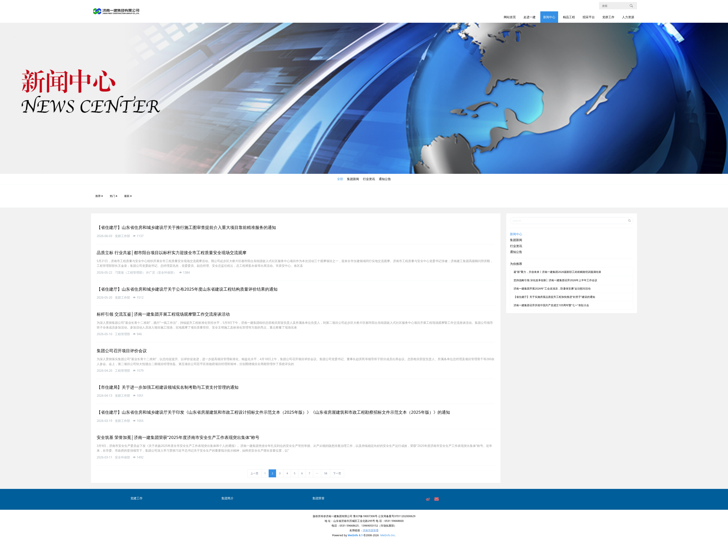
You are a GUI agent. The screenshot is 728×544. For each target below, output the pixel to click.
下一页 (337, 473)
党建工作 (136, 498)
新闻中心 (549, 17)
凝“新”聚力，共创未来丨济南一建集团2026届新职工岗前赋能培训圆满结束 (557, 272)
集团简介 (227, 498)
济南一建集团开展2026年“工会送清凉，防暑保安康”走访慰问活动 (552, 288)
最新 (126, 196)
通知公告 (385, 179)
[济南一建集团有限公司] (116, 13)
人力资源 (628, 17)
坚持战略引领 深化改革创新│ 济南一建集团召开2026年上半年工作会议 (555, 280)
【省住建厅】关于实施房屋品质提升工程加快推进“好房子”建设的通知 (554, 297)
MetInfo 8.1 (355, 535)
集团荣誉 (318, 498)
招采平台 (589, 17)
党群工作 (608, 17)
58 (325, 473)
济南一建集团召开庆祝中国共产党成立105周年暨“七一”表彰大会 (551, 305)
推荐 (98, 196)
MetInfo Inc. (388, 535)
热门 (112, 196)
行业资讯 (369, 179)
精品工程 (569, 17)
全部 (340, 179)
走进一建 (529, 17)
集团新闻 (353, 179)
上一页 (254, 473)
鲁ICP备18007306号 (365, 516)
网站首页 (510, 17)
